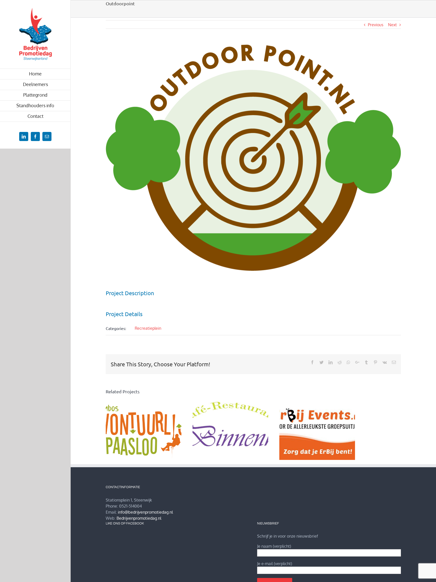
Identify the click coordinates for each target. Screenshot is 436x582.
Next (392, 24)
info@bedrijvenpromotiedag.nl (145, 512)
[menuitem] (35, 74)
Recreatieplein (148, 328)
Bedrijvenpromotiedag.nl (139, 518)
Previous (375, 24)
